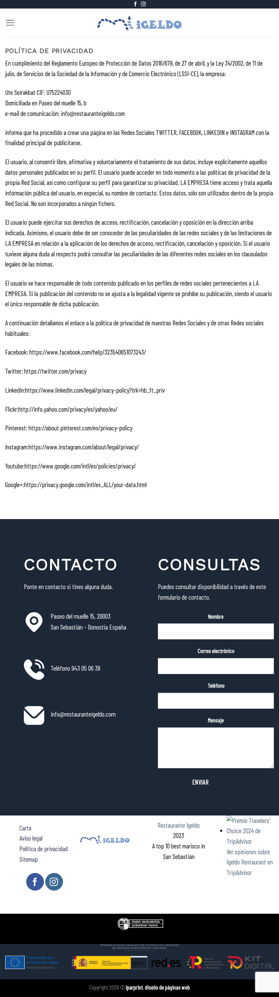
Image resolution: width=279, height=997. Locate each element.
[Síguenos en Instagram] (143, 4)
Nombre (216, 616)
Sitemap (28, 859)
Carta (25, 828)
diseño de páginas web (167, 987)
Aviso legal (31, 838)
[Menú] (10, 22)
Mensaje (216, 720)
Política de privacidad (43, 849)
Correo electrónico (216, 650)
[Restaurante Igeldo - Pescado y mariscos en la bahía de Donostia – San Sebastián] (139, 22)
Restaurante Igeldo (179, 825)
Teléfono (216, 685)
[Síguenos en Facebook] (135, 4)
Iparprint (134, 987)
